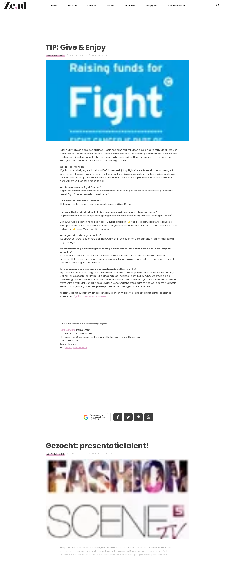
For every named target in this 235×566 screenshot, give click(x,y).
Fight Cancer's (67, 329)
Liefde (111, 5)
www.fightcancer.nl (76, 347)
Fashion (92, 5)
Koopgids (151, 5)
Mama (53, 5)
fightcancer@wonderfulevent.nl (91, 296)
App (148, 417)
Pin (138, 417)
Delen (117, 417)
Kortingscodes (176, 5)
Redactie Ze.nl (105, 55)
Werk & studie (55, 55)
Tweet (128, 417)
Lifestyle (130, 5)
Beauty (72, 5)
